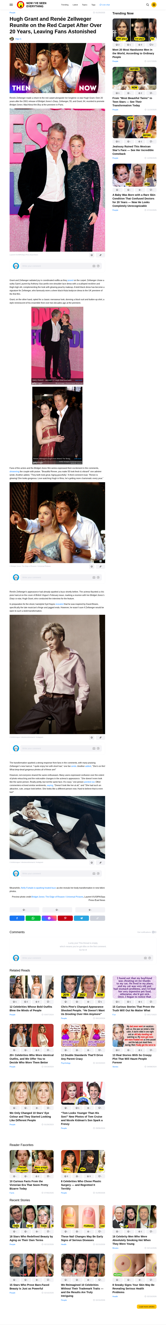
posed (70, 280)
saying (50, 785)
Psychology (65, 1063)
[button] (24, 909)
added (88, 766)
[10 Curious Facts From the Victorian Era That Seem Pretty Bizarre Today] (32, 1162)
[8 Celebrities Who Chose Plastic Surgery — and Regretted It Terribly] (83, 1162)
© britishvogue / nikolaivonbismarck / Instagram (26, 737)
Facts (12, 1193)
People (12, 13)
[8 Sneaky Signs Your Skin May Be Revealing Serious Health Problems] (134, 1266)
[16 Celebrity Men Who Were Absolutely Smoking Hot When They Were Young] (134, 1217)
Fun (114, 1015)
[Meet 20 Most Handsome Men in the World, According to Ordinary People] (134, 30)
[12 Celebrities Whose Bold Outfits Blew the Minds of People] (32, 987)
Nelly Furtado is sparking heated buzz (38, 888)
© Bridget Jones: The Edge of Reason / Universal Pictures (30, 566)
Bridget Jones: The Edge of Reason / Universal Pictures (57, 897)
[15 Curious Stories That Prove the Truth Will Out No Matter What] (134, 987)
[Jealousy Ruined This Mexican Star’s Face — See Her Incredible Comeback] (134, 127)
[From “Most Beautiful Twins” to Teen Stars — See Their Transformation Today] (134, 79)
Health (63, 1244)
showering (14, 471)
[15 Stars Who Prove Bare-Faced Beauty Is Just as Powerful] (32, 1266)
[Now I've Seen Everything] (31, 4)
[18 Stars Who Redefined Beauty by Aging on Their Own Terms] (32, 1217)
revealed (60, 604)
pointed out (89, 782)
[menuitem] (65, 4)
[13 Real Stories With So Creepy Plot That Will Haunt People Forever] (134, 1036)
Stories (115, 1067)
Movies (115, 1248)
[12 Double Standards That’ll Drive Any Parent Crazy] (83, 1036)
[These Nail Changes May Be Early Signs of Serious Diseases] (83, 1217)
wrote (73, 766)
